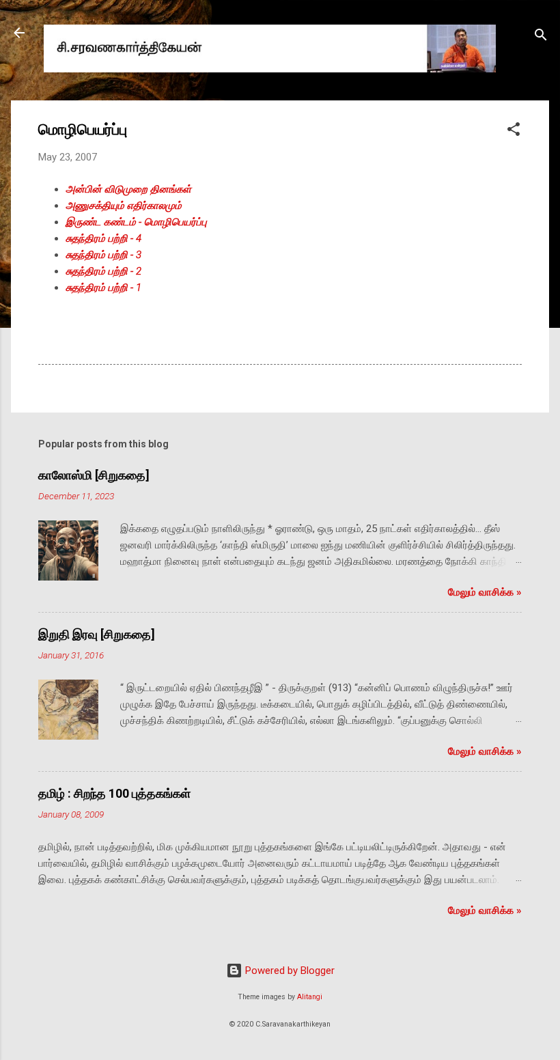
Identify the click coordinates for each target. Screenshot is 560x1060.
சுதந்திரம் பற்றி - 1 (103, 287)
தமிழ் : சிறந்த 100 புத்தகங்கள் (114, 793)
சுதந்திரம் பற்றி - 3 (103, 255)
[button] (513, 131)
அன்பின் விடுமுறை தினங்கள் (128, 189)
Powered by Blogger (288, 970)
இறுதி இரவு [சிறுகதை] (96, 634)
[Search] (541, 37)
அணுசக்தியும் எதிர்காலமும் (124, 205)
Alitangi (309, 996)
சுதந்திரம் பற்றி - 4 (103, 238)
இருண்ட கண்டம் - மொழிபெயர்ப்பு (136, 222)
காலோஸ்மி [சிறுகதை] (94, 475)
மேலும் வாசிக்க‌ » (485, 592)
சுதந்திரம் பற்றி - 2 (103, 271)
